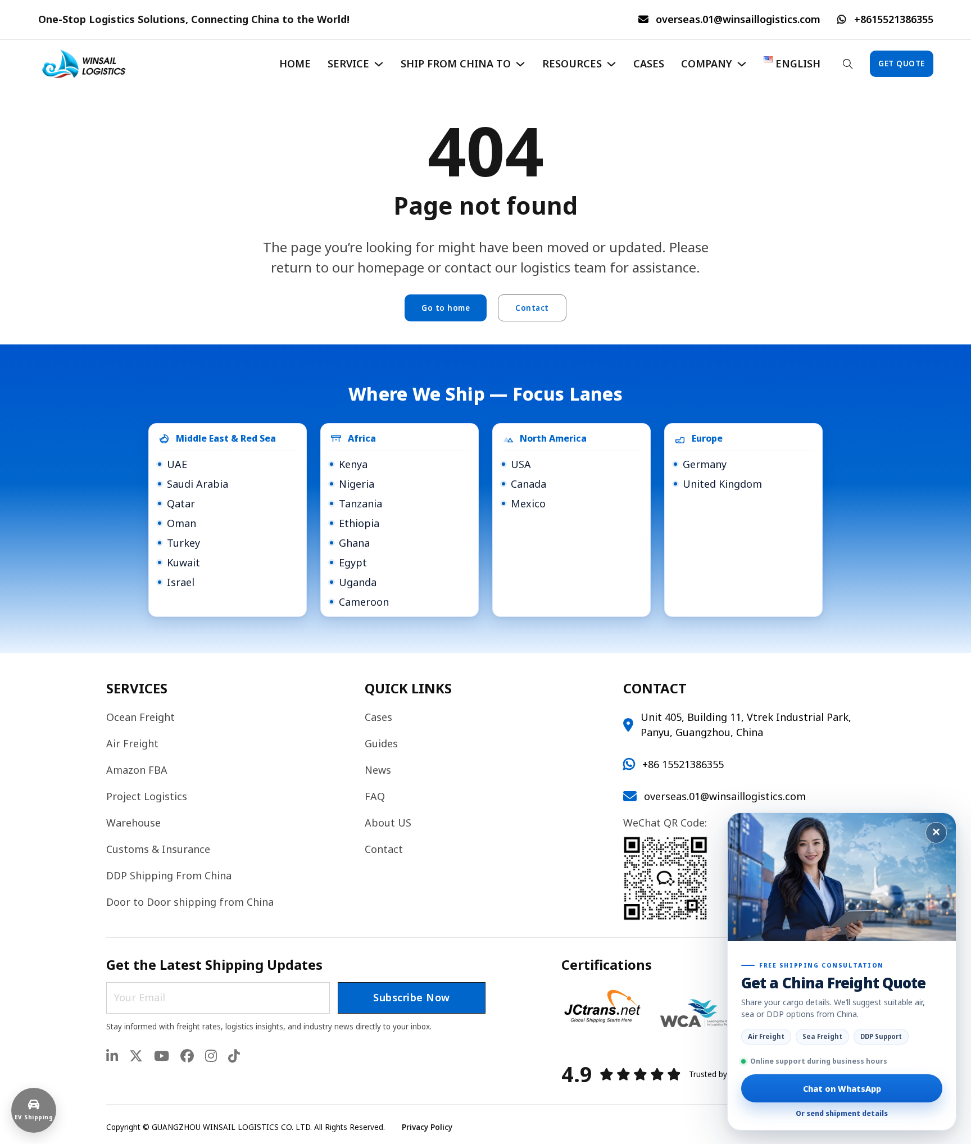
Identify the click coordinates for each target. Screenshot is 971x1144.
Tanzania (360, 503)
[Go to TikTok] (234, 1057)
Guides (381, 743)
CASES (648, 63)
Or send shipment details (842, 1113)
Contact (532, 308)
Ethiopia (359, 523)
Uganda (357, 582)
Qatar (181, 503)
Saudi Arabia (197, 484)
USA (521, 464)
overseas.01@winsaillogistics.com (738, 19)
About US (388, 822)
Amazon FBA (136, 770)
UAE (177, 464)
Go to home (445, 308)
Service (348, 63)
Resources (572, 63)
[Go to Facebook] (187, 1057)
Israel (180, 582)
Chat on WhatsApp (842, 1088)
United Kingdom (722, 484)
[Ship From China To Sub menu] (520, 64)
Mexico (528, 503)
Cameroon (364, 602)
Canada (528, 484)
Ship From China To (456, 63)
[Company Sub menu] (742, 64)
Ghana (354, 543)
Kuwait (183, 562)
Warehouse (133, 822)
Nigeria (356, 484)
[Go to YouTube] (161, 1057)
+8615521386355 (893, 19)
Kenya (353, 464)
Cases (378, 717)
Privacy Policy (427, 1127)
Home (295, 63)
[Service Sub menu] (379, 64)
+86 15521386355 (683, 764)
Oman (181, 523)
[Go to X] (136, 1057)
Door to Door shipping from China (190, 902)
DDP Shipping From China (169, 875)
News (378, 770)
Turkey (183, 543)
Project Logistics (146, 796)
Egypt (353, 562)
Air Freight (132, 743)
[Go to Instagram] (211, 1057)
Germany (705, 464)
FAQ (375, 796)
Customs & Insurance (158, 849)
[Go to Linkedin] (112, 1057)
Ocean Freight (140, 717)
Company (706, 63)
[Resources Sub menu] (611, 64)
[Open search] (848, 64)
